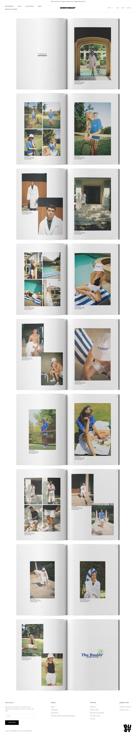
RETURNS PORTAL (95, 715)
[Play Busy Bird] (127, 728)
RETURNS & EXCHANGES (97, 713)
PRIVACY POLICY (124, 710)
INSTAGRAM (54, 710)
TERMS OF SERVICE (125, 707)
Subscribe (12, 722)
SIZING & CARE (94, 710)
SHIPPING (93, 707)
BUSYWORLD (54, 713)
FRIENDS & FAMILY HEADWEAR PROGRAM (63, 715)
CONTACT (93, 718)
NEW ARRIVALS (9, 6)
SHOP (19, 6)
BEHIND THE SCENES (11, 9)
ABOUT (40, 6)
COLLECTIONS (29, 6)
